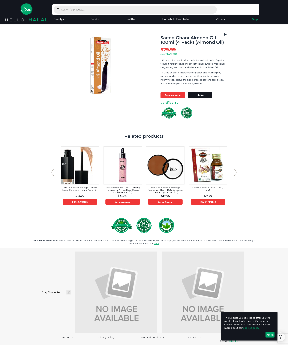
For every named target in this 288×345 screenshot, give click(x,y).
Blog (255, 19)
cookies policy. (251, 327)
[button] (280, 336)
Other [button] (220, 19)
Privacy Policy (106, 337)
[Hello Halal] (26, 12)
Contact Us (195, 337)
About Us (68, 337)
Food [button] (94, 19)
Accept (270, 334)
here (156, 243)
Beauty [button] (58, 19)
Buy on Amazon (172, 95)
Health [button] (130, 19)
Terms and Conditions (151, 337)
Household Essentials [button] (175, 19)
